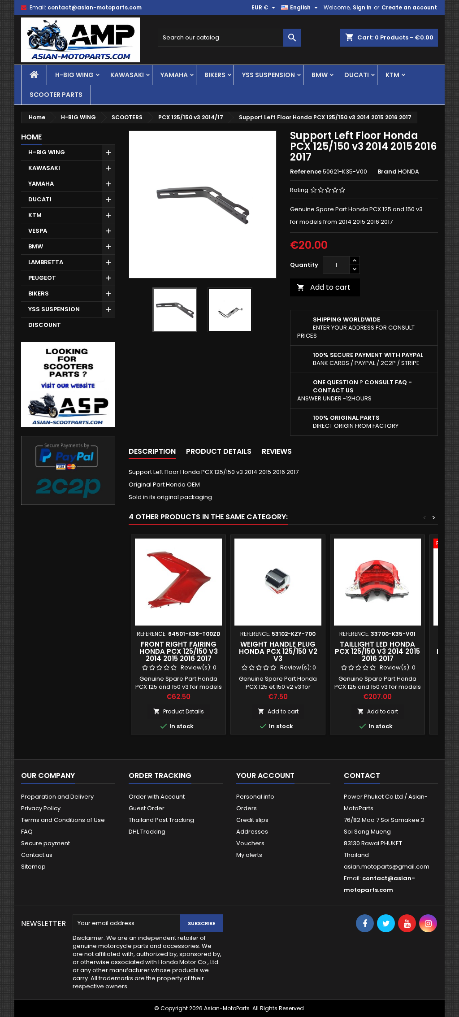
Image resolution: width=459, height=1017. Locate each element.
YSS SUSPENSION (268, 74)
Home (31, 137)
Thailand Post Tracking (161, 820)
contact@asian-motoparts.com (95, 7)
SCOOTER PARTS (56, 94)
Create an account (409, 7)
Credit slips (252, 820)
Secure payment (45, 843)
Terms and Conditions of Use (63, 820)
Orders (246, 808)
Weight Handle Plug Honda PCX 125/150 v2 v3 (278, 651)
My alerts (249, 855)
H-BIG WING (74, 74)
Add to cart (324, 287)
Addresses (252, 831)
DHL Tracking (147, 831)
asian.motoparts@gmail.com (386, 866)
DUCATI (356, 74)
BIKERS (214, 74)
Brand (387, 172)
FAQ (27, 831)
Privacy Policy (41, 808)
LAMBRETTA (45, 262)
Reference (305, 172)
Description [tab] (152, 451)
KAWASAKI (127, 74)
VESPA (37, 230)
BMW (320, 74)
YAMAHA (174, 74)
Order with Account (157, 796)
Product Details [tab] (218, 451)
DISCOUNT (44, 325)
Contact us (36, 855)
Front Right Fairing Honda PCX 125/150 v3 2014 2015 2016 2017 (178, 651)
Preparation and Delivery (57, 796)
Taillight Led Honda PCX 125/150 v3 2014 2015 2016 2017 (377, 651)
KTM (392, 74)
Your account (265, 775)
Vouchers (250, 843)
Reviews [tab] (277, 451)
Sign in (362, 7)
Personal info (255, 796)
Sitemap (33, 866)
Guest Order (147, 808)
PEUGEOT (42, 278)
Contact (362, 775)
